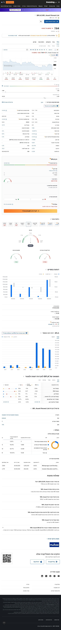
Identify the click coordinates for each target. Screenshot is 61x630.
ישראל (46, 6)
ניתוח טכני (41, 42)
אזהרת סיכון (40, 619)
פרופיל (53, 46)
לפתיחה (36, 402)
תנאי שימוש (56, 619)
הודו (3, 424)
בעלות (49, 46)
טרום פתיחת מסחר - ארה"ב (29, 6)
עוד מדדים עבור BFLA (7, 102)
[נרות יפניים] (57, 50)
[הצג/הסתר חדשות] (27, 50)
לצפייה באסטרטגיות (12, 35)
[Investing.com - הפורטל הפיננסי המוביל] (51, 2)
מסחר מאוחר (16, 6)
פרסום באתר (26, 587)
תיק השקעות (57, 587)
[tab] (57, 224)
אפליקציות (57, 584)
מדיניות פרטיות (49, 619)
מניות (58, 6)
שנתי (58, 336)
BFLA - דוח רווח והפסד (50, 333)
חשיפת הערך (6, 86)
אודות (27, 584)
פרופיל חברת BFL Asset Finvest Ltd (46, 408)
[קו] (55, 50)
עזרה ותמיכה (26, 590)
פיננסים (48, 42)
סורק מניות (52, 6)
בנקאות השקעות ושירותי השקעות (10, 415)
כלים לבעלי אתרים (55, 590)
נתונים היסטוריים (42, 46)
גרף (53, 42)
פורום (34, 42)
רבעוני (53, 336)
